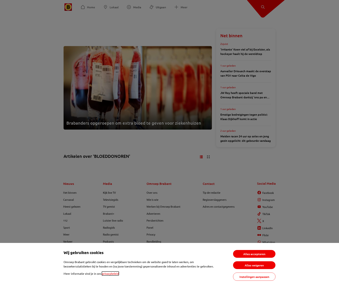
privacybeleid (110, 273)
